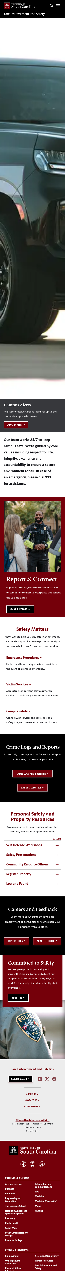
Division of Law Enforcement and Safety (33, 1120)
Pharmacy (10, 1219)
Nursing (39, 1211)
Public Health (11, 1223)
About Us (31, 1094)
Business (9, 1189)
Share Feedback (46, 941)
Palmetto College (13, 1241)
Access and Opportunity (47, 1256)
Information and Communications (43, 1185)
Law (37, 1192)
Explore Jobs (15, 941)
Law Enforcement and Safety (31, 1069)
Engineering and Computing (13, 1200)
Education (10, 1194)
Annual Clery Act (31, 787)
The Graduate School (15, 1206)
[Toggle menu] (58, 6)
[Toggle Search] (51, 6)
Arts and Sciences (13, 1184)
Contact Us (31, 1100)
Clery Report (31, 1106)
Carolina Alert (15, 424)
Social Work (11, 1228)
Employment (11, 1256)
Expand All (57, 839)
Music (38, 1206)
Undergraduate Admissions (12, 1262)
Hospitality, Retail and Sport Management (16, 1212)
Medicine (39, 1197)
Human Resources (44, 1261)
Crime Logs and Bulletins (31, 773)
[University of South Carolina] (32, 1150)
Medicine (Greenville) (46, 1201)
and (24, 14)
